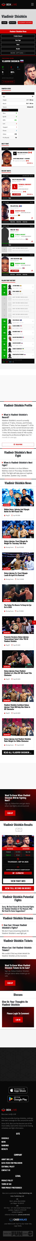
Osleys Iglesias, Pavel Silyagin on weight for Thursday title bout (16, 542)
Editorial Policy (8, 1166)
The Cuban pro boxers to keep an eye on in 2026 (17, 606)
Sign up (10, 813)
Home (4, 23)
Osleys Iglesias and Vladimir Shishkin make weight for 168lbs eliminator (17, 740)
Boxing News (7, 505)
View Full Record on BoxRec (18, 888)
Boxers (12, 23)
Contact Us (6, 1170)
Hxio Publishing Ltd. (25, 1193)
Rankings (5, 1145)
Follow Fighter (9, 81)
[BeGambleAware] (18, 1233)
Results (18, 49)
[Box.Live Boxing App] (18, 1090)
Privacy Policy (7, 1180)
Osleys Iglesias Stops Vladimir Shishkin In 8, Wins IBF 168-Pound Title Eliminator (18, 673)
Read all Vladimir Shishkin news (19, 752)
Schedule (5, 1138)
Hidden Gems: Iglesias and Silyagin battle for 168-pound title (16, 510)
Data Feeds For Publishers (12, 1163)
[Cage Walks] (18, 1219)
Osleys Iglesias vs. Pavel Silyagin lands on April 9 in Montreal (16, 574)
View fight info (18, 880)
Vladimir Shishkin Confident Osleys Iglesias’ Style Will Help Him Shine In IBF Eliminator (17, 707)
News (18, 44)
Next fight (18, 40)
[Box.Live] (9, 4)
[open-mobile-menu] (32, 4)
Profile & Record (18, 36)
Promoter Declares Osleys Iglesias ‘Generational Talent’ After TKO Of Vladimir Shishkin (16, 639)
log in (18, 1020)
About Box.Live (7, 1159)
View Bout (29, 163)
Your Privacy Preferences (12, 1187)
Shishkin (26, 849)
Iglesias (10, 849)
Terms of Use (7, 1184)
